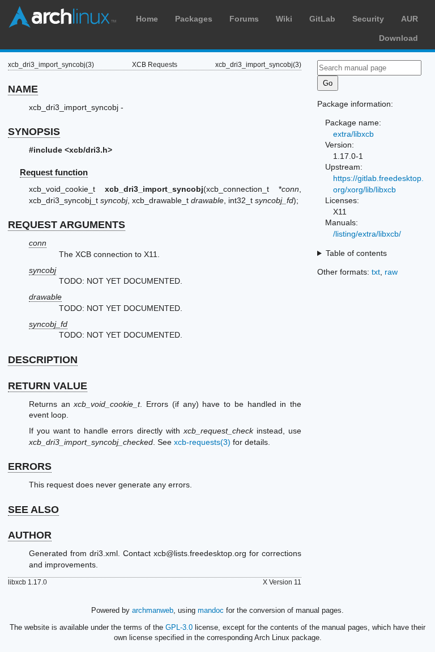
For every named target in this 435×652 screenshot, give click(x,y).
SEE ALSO (33, 509)
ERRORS (30, 466)
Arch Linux (62, 17)
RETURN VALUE (47, 386)
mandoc (211, 610)
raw (391, 271)
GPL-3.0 (179, 627)
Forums (244, 18)
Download (398, 38)
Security (368, 18)
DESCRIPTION (43, 359)
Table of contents (356, 253)
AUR (409, 18)
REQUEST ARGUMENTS (66, 224)
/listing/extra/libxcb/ (367, 233)
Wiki (284, 18)
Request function (54, 172)
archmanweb (152, 610)
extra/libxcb (353, 133)
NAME (23, 89)
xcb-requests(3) (202, 442)
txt (376, 271)
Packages (193, 18)
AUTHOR (30, 535)
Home (147, 18)
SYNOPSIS (34, 131)
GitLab (322, 18)
